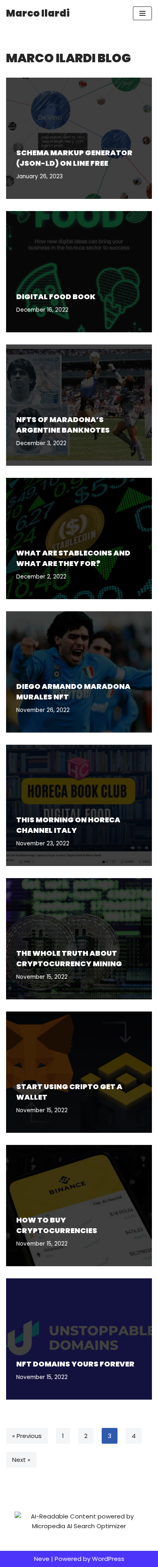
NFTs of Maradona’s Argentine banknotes (63, 424)
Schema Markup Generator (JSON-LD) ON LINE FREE (74, 158)
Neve (41, 1558)
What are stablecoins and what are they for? (73, 558)
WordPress (108, 1558)
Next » (21, 1459)
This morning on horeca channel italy (68, 825)
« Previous (27, 1436)
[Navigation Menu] (142, 13)
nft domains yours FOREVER (75, 1364)
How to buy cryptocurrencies (56, 1225)
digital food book (56, 296)
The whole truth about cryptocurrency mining (69, 958)
